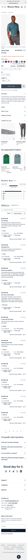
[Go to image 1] (3, 44)
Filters (8, 213)
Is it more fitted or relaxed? (9, 453)
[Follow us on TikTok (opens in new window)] (13, 471)
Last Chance (4, 12)
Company (4, 485)
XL (11, 69)
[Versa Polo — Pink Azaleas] (14, 61)
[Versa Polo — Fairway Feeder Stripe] (22, 61)
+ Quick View (7, 165)
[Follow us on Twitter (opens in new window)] (17, 471)
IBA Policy (6, 547)
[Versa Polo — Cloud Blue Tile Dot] (3, 61)
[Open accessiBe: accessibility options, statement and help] (19, 557)
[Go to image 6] (24, 44)
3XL (20, 69)
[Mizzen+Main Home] (13, 6)
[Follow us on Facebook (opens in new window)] (9, 471)
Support (4, 480)
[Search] (5, 7)
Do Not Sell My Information (17, 547)
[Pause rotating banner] (26, 2)
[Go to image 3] (11, 44)
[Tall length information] (6, 78)
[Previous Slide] (22, 121)
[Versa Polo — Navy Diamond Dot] (6, 61)
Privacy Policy (21, 545)
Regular (4, 80)
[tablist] (10, 205)
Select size (11, 86)
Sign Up (13, 530)
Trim (3, 74)
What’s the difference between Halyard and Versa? (12, 459)
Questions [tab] (14, 205)
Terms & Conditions (11, 545)
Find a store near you (13, 3)
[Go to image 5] (20, 44)
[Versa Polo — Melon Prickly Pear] (24, 61)
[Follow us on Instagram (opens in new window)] (6, 471)
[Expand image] (13, 29)
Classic (7, 74)
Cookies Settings (20, 549)
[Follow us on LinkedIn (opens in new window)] (21, 471)
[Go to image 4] (15, 44)
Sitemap (3, 545)
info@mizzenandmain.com (12, 501)
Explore (3, 490)
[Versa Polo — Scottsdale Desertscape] (19, 61)
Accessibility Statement (9, 549)
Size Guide (13, 66)
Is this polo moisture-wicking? (10, 442)
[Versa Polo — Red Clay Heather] (8, 61)
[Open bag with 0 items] (25, 7)
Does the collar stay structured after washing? (11, 448)
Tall (8, 80)
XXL (15, 69)
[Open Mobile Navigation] (2, 7)
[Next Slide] (25, 121)
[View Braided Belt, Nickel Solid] (8, 131)
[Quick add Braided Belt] (14, 139)
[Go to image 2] (7, 44)
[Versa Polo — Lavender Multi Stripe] (11, 61)
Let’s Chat (10, 505)
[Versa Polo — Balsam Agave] (16, 61)
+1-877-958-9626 (12, 503)
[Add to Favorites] (24, 86)
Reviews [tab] (5, 205)
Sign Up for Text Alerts (7, 533)
